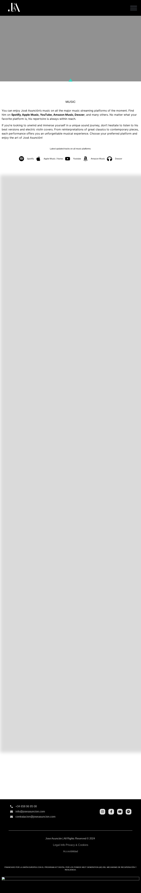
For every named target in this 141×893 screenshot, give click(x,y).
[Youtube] (120, 811)
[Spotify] (128, 811)
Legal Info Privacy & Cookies (70, 844)
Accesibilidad (70, 851)
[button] (133, 8)
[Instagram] (102, 811)
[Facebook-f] (111, 811)
